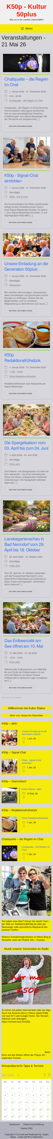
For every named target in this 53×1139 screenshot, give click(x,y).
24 (47, 1109)
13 (19, 1102)
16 (40, 1102)
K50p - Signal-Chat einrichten (21, 178)
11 (5, 1102)
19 (12, 1109)
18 (5, 1109)
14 (26, 1102)
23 (40, 1109)
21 (26, 1109)
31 (47, 1116)
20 (19, 1109)
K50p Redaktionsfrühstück (22, 357)
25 (5, 1116)
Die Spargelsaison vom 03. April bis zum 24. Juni (26, 445)
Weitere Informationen (20, 126)
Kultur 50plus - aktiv (32, 789)
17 (47, 1102)
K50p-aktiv (14, 464)
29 (19, 1088)
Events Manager (15, 697)
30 (26, 1088)
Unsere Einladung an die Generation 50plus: (26, 266)
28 (12, 1088)
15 (33, 1102)
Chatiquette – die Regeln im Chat (26, 81)
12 (12, 1102)
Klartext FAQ (27, 1128)
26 (12, 1116)
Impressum (14, 1124)
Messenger (14, 285)
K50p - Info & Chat (18, 196)
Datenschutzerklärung (33, 1124)
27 (5, 1088)
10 (47, 1095)
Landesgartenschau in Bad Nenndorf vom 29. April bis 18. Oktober (24, 544)
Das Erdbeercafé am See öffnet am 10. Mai (23, 643)
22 (33, 1109)
